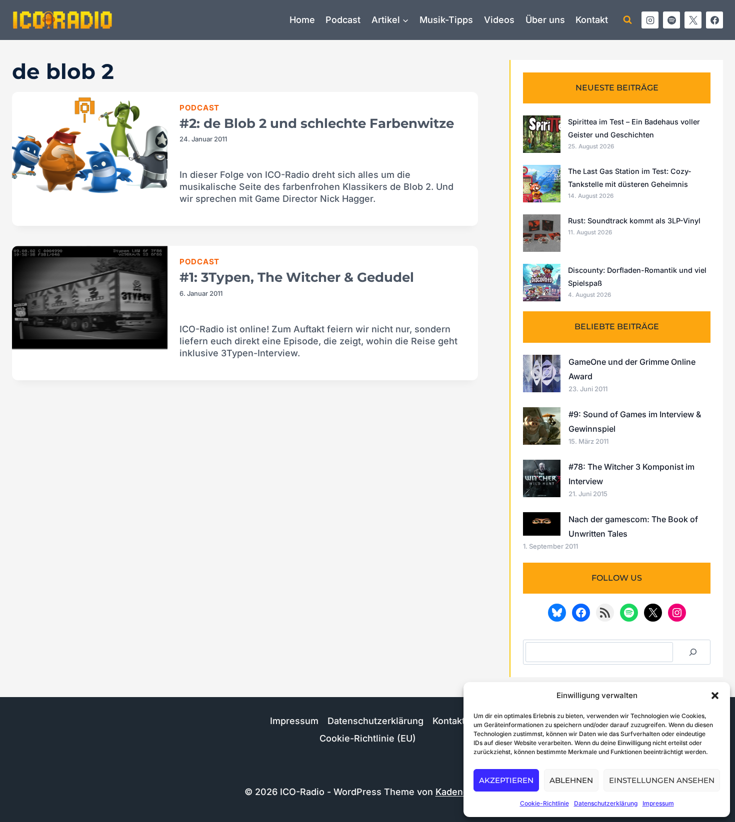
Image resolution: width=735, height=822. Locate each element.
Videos (499, 19)
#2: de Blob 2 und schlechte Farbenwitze (317, 123)
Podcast (343, 19)
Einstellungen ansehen (661, 780)
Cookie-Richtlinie (544, 803)
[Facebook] (714, 19)
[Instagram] (650, 19)
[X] (693, 19)
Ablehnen (571, 780)
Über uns (545, 19)
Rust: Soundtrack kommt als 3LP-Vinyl (634, 220)
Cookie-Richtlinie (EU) (368, 738)
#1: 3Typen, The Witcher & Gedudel (297, 277)
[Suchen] (693, 652)
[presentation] (90, 143)
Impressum (658, 803)
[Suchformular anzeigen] (627, 20)
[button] (715, 696)
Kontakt (592, 19)
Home (302, 19)
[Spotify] (671, 19)
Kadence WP (463, 792)
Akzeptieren (506, 780)
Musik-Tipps (446, 19)
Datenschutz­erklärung (606, 803)
